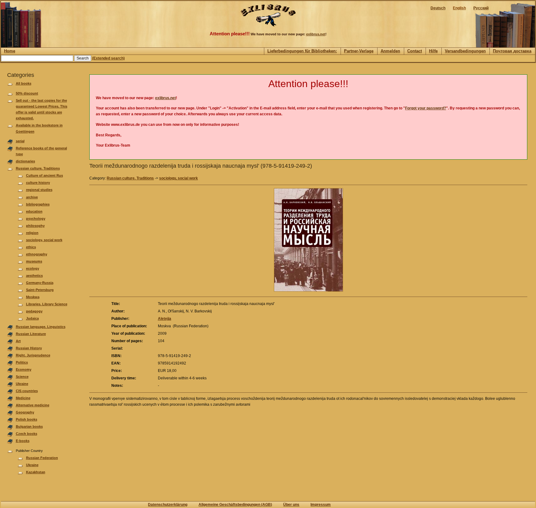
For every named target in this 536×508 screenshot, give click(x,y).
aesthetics (34, 275)
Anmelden (390, 51)
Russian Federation (42, 458)
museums (34, 261)
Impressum (320, 504)
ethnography (36, 254)
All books (23, 83)
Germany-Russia (39, 283)
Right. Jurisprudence (33, 355)
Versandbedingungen (465, 51)
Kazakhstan (35, 472)
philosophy (35, 225)
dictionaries (25, 161)
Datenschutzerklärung (167, 504)
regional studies (39, 190)
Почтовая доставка (512, 51)
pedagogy (34, 311)
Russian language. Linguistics (40, 327)
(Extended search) (108, 58)
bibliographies (38, 204)
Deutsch (438, 8)
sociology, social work (44, 240)
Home (9, 51)
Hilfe (433, 51)
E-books (22, 441)
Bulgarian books (29, 426)
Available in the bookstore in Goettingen (39, 128)
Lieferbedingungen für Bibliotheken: (302, 51)
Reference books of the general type (41, 151)
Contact (414, 51)
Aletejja (164, 318)
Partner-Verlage (358, 51)
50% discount (27, 93)
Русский (481, 8)
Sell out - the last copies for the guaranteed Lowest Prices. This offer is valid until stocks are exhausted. (41, 109)
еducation (34, 211)
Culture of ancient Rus (44, 175)
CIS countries (27, 391)
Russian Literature (31, 334)
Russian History (29, 348)
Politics (22, 362)
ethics (31, 247)
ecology (32, 268)
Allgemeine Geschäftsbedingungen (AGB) (235, 504)
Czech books (26, 433)
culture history (38, 182)
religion (32, 233)
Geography (25, 412)
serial (20, 141)
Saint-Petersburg (40, 290)
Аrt (18, 341)
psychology (35, 218)
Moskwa (32, 297)
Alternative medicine (32, 405)
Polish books (26, 419)
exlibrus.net (315, 34)
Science (22, 376)
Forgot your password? (425, 108)
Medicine (23, 398)
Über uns (291, 504)
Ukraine (22, 384)
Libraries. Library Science (46, 304)
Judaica (32, 318)
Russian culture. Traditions (38, 168)
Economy (23, 369)
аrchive (32, 197)
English (459, 8)
